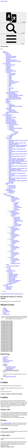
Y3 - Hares (11, 239)
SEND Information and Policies (15, 106)
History (10, 79)
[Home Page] (12, 293)
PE (9, 86)
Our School (5, 52)
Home (4, 51)
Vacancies (8, 62)
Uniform (10, 136)
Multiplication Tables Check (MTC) (13, 98)
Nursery (13, 130)
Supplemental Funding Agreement (13, 61)
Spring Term (17, 218)
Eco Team (11, 273)
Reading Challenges (13, 94)
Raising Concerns (12, 111)
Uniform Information (10, 119)
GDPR (10, 107)
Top (2, 378)
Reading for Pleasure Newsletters (16, 95)
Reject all (3, 393)
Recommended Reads (13, 96)
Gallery (13, 201)
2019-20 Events (12, 186)
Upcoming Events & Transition (15, 128)
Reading (16, 203)
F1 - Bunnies (11, 196)
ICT (9, 268)
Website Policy (9, 369)
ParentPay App (12, 191)
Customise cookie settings (16, 393)
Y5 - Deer (11, 251)
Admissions (8, 101)
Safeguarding (11, 105)
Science (10, 78)
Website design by (9, 376)
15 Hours (16, 131)
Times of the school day (11, 117)
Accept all (8, 393)
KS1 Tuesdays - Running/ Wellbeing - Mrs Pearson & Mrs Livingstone (18, 161)
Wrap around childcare (11, 120)
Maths (10, 77)
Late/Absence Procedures (11, 122)
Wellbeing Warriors (13, 276)
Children (5, 194)
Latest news (8, 66)
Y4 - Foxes (11, 245)
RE (9, 90)
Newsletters (8, 67)
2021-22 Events (12, 187)
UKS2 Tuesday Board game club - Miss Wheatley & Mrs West (17, 143)
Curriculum (8, 72)
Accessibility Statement (11, 366)
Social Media (9, 289)
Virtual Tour (11, 125)
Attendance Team (10, 183)
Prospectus (8, 58)
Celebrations (17, 209)
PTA (7, 184)
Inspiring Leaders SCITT (11, 59)
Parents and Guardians (8, 114)
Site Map (5, 364)
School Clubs (9, 137)
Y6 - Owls (11, 257)
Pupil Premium (9, 69)
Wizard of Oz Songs (15, 263)
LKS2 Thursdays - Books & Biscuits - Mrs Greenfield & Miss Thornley (18, 169)
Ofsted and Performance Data (12, 112)
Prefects (10, 272)
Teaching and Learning (14, 91)
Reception (13, 134)
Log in (4, 291)
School (10, 103)
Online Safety (9, 284)
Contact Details (9, 286)
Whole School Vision (10, 64)
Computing (11, 87)
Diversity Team (12, 282)
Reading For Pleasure (10, 92)
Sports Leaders (12, 278)
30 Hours (16, 133)
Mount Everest (17, 225)
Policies (7, 102)
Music (10, 84)
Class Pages (8, 195)
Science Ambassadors (13, 281)
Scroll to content (4, 1)
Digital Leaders (12, 279)
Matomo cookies (7, 423)
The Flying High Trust (11, 57)
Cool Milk (11, 135)
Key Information (6, 63)
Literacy (16, 208)
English (10, 75)
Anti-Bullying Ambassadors (15, 280)
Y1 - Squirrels (12, 226)
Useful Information (10, 190)
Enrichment (16, 206)
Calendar (8, 68)
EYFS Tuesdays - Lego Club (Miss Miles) (18, 145)
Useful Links (9, 189)
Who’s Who (8, 55)
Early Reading (12, 74)
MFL (10, 89)
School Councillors (13, 275)
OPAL (7, 113)
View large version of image (6, 321)
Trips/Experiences (18, 207)
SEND (7, 100)
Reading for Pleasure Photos (15, 97)
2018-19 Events (12, 185)
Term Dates (8, 116)
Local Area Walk (17, 224)
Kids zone (8, 267)
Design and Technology (14, 81)
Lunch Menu (9, 118)
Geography (11, 80)
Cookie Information (10, 368)
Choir (10, 139)
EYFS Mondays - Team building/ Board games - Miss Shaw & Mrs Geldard (17, 159)
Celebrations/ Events (18, 220)
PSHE (10, 85)
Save (12, 446)
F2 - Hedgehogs (12, 211)
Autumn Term (17, 217)
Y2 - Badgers (11, 233)
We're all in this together (14, 265)
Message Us (8, 287)
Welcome (8, 53)
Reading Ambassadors (13, 274)
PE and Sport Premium (11, 70)
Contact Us (5, 285)
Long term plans (12, 73)
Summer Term (17, 219)
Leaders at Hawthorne (10, 270)
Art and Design (12, 83)
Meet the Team (12, 109)
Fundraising (11, 192)
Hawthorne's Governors (11, 56)
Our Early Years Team (13, 124)
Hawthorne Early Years (11, 123)
